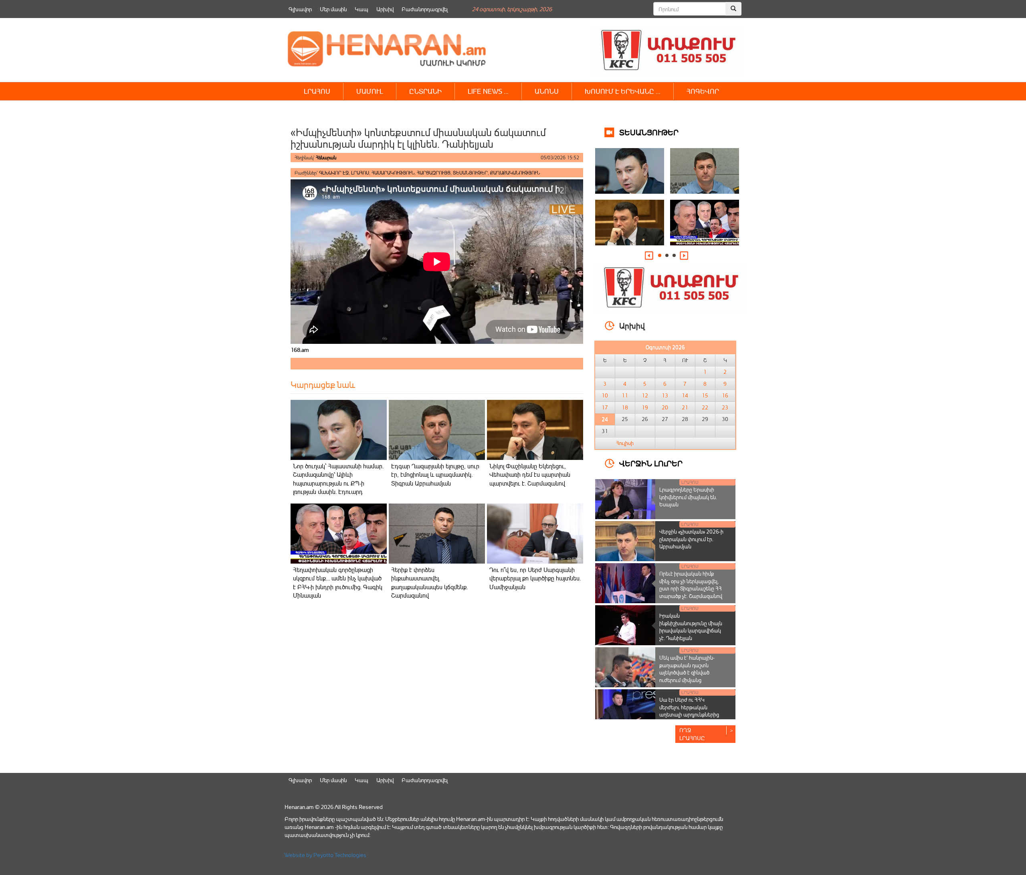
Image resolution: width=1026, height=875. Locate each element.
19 (645, 407)
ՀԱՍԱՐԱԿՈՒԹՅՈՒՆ (393, 173)
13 (665, 395)
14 (685, 395)
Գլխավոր (300, 9)
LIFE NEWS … (488, 91)
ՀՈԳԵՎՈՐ (703, 91)
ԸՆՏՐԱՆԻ (425, 91)
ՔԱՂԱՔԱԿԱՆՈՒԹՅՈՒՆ (515, 173)
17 (605, 407)
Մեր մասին (333, 9)
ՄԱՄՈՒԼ (369, 91)
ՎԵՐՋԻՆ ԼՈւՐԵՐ (651, 463)
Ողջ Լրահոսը (692, 733)
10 (605, 395)
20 (665, 407)
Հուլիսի (625, 443)
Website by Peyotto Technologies (325, 854)
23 (725, 407)
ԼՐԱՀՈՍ (317, 91)
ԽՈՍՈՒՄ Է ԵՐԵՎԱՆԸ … (622, 91)
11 (625, 395)
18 (625, 407)
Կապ (361, 9)
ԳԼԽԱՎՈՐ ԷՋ (334, 173)
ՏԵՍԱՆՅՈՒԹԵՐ (470, 173)
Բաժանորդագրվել (425, 9)
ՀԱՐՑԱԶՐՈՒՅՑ (433, 173)
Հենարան (326, 158)
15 (705, 395)
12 (645, 395)
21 (685, 407)
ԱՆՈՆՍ (547, 91)
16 (725, 395)
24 (605, 419)
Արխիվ (385, 9)
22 (705, 407)
